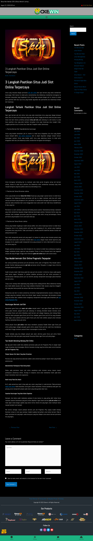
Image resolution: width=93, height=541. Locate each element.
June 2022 (77, 288)
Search (72, 26)
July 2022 (77, 284)
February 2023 (78, 262)
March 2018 (77, 320)
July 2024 (77, 206)
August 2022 (77, 281)
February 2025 (78, 183)
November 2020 (78, 301)
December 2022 (78, 268)
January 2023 (78, 265)
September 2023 (78, 239)
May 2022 (77, 291)
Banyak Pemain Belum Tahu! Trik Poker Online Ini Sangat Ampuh (80, 90)
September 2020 (78, 307)
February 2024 (78, 222)
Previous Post (14, 427)
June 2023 (77, 249)
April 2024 (77, 216)
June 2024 (77, 209)
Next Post (53, 427)
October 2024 (78, 196)
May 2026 (77, 138)
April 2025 (77, 177)
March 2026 (77, 144)
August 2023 (77, 242)
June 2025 (77, 170)
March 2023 (77, 258)
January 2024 (78, 226)
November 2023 (78, 232)
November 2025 (78, 154)
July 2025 (77, 167)
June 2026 (77, 134)
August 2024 (77, 203)
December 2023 (78, 229)
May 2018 (77, 314)
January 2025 (78, 187)
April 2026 (77, 141)
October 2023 (78, 236)
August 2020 (77, 310)
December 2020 (78, 297)
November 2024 (78, 193)
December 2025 (78, 151)
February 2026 (78, 148)
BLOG (6, 76)
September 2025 (78, 161)
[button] (46, 17)
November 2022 (78, 271)
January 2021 (78, 294)
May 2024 (77, 213)
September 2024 (78, 200)
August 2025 (77, 164)
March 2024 (77, 219)
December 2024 (78, 190)
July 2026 (77, 131)
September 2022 (78, 278)
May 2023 (77, 252)
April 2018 (77, 317)
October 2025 (78, 157)
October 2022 (78, 275)
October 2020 (78, 304)
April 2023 (77, 255)
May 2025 (77, 174)
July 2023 (77, 245)
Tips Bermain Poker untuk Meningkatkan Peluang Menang (79, 57)
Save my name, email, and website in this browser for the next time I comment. (29, 478)
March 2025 (77, 180)
